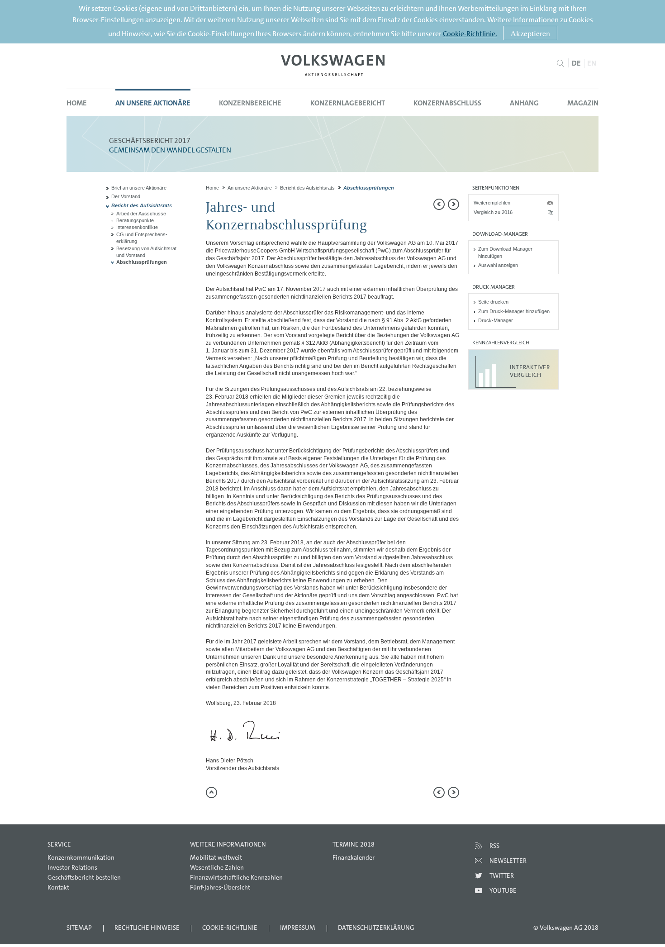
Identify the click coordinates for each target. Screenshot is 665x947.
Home (76, 103)
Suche (560, 63)
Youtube (503, 890)
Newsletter (508, 861)
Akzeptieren (530, 33)
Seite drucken (493, 302)
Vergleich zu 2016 (493, 212)
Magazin (582, 103)
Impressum (297, 927)
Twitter (501, 875)
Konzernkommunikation (81, 857)
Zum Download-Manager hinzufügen (505, 252)
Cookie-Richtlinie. (470, 33)
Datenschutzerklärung (376, 927)
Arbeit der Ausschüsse (141, 213)
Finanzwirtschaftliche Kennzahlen (236, 877)
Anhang (524, 103)
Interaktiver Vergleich (530, 371)
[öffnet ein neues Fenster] (333, 65)
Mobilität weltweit (216, 857)
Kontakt (58, 887)
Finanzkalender (353, 857)
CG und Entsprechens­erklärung (141, 238)
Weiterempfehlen (492, 202)
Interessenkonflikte (137, 227)
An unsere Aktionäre (152, 103)
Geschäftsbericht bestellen (84, 877)
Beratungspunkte (135, 220)
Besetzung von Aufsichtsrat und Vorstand (146, 252)
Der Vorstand (125, 196)
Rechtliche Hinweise (147, 927)
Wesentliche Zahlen (217, 867)
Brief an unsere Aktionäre (138, 187)
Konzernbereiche (250, 103)
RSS (494, 846)
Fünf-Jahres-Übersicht (220, 887)
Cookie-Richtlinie (229, 927)
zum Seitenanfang (211, 792)
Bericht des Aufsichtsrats (141, 205)
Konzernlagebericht (347, 103)
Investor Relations (72, 867)
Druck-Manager (495, 320)
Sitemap (79, 927)
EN (591, 63)
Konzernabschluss (447, 103)
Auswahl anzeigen (498, 265)
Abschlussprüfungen (141, 262)
